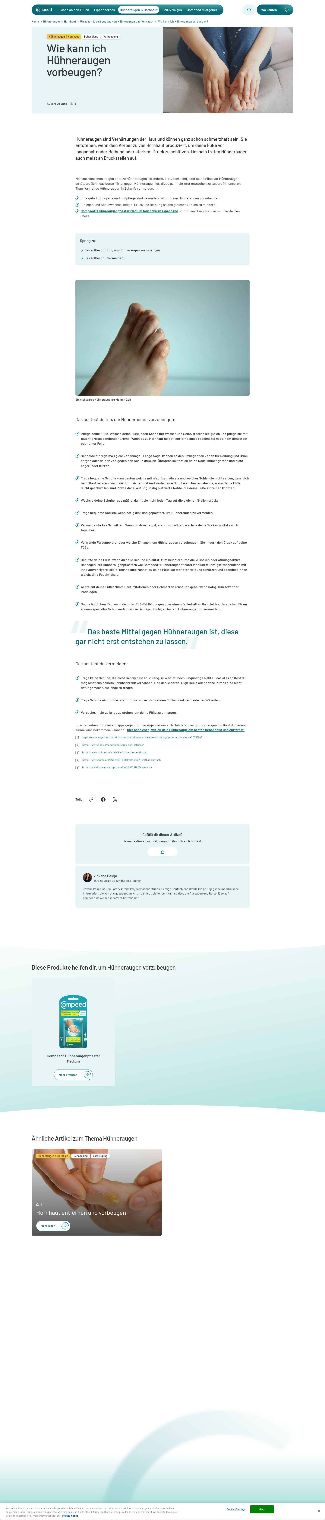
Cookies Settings (236, 1509)
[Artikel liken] (162, 851)
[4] (77, 760)
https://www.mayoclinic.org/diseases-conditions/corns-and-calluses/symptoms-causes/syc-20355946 (142, 737)
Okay (262, 1509)
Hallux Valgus (172, 10)
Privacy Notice (70, 1515)
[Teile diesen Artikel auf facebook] (103, 799)
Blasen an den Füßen (73, 10)
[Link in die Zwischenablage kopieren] (91, 799)
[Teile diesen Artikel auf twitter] (115, 799)
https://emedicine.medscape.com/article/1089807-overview (117, 767)
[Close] (319, 1511)
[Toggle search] (249, 10)
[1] (77, 737)
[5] (77, 767)
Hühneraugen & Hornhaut (139, 10)
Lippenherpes (104, 10)
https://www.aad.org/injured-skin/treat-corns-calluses (114, 752)
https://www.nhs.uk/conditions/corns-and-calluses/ (113, 744)
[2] (77, 745)
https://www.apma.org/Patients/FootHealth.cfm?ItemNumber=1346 (121, 759)
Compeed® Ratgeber (202, 10)
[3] (77, 752)
